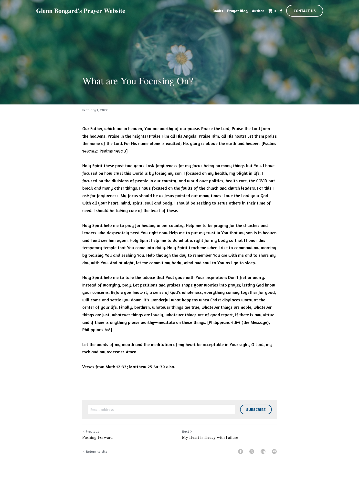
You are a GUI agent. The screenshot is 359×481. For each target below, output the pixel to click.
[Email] (274, 451)
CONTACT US (305, 10)
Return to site (96, 451)
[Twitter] (251, 451)
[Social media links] (281, 11)
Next (185, 431)
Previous (92, 431)
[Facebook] (240, 451)
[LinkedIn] (263, 451)
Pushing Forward (97, 437)
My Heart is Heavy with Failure (210, 437)
